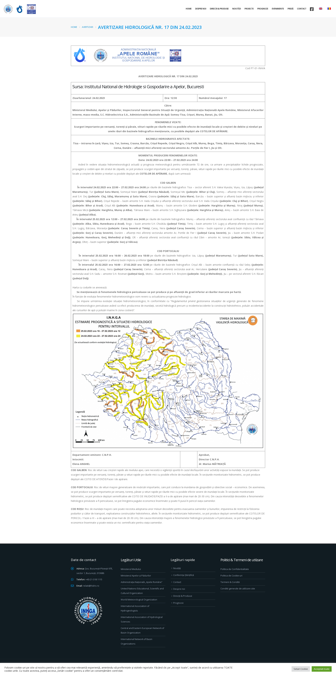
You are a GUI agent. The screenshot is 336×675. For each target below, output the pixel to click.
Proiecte (249, 8)
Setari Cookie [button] (301, 668)
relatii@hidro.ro (91, 585)
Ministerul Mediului (131, 569)
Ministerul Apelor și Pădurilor (136, 575)
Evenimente (278, 8)
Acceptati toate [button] (322, 668)
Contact (301, 8)
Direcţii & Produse (219, 8)
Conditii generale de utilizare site (237, 588)
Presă (290, 8)
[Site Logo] (19, 9)
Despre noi (200, 8)
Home (188, 8)
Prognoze (262, 8)
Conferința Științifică (183, 575)
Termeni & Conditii (230, 582)
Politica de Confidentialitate (234, 569)
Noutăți (236, 8)
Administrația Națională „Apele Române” (141, 582)
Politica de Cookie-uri (231, 575)
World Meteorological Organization (139, 599)
